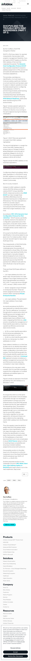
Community (7, 1)
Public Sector (6, 580)
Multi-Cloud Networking (9, 563)
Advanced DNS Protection (10, 547)
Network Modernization (9, 561)
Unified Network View (8, 552)
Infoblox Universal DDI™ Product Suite (13, 540)
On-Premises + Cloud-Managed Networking (14, 568)
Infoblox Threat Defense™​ (9, 544)
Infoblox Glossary (7, 621)
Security (8, 8)
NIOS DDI (5, 542)
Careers (5, 604)
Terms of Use (21, 641)
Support (5, 616)
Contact (13, 2)
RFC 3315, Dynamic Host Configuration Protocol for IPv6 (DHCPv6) (15, 216)
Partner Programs (7, 594)
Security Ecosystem (8, 571)
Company (4, 8)
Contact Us (6, 607)
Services (5, 597)
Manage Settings (15, 648)
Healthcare (6, 575)
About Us (5, 587)
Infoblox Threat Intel (6, 10)
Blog (14, 1)
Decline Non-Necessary (15, 656)
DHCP (8, 480)
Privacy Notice (9, 640)
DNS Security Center (8, 618)
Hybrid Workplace (7, 566)
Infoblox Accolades (8, 602)
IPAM (14, 480)
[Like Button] (24, 474)
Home (5, 15)
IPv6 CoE (19, 8)
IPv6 (19, 480)
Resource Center (7, 613)
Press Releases (7, 599)
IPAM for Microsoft (8, 554)
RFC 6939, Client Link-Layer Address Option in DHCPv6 (15, 465)
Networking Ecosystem (9, 573)
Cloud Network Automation (10, 549)
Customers (6, 592)
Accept (15, 652)
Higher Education (7, 578)
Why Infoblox (6, 590)
